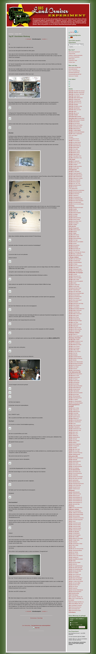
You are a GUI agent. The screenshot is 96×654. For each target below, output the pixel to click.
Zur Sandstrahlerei (75, 401)
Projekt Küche (74, 380)
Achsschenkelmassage (76, 293)
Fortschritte (73, 413)
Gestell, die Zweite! (75, 528)
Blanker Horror (74, 152)
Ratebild (73, 209)
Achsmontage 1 (74, 348)
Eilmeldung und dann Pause (75, 288)
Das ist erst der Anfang (76, 204)
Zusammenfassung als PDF (75, 74)
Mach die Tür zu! (75, 102)
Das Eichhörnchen (75, 296)
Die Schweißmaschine (76, 569)
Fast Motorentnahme (75, 466)
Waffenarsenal (74, 411)
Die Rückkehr (74, 193)
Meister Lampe (74, 150)
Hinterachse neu (75, 276)
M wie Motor (74, 222)
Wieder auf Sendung (75, 125)
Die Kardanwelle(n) (75, 511)
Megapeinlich (74, 228)
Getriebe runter (74, 414)
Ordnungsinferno (75, 197)
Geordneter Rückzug (75, 452)
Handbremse (73, 557)
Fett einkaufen (74, 298)
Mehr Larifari (73, 545)
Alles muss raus (74, 449)
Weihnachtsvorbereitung (76, 190)
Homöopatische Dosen (74, 138)
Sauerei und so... (75, 416)
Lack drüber (74, 366)
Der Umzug (73, 586)
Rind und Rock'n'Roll (75, 255)
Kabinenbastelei (74, 492)
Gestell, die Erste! (75, 529)
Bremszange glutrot (75, 373)
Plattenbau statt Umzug (76, 92)
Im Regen (73, 264)
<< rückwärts (28, 39)
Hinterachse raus (75, 430)
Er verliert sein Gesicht (76, 581)
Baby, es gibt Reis (75, 253)
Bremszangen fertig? (75, 336)
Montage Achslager (75, 320)
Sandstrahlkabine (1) (75, 502)
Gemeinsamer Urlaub (75, 543)
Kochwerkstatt (74, 377)
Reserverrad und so (75, 607)
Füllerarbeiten (74, 390)
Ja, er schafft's (75, 622)
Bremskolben (74, 384)
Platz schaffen (74, 536)
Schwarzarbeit (74, 294)
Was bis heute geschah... (76, 548)
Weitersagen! (72, 58)
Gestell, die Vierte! (75, 524)
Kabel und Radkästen (75, 577)
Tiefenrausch (74, 409)
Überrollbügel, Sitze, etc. (76, 603)
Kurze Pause (74, 317)
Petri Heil (73, 353)
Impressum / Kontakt (73, 76)
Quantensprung (74, 437)
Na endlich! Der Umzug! (76, 90)
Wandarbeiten (74, 108)
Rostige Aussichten (75, 166)
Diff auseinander (74, 396)
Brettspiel (73, 216)
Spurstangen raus (75, 471)
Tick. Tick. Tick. (74, 183)
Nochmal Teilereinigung (76, 589)
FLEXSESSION (74, 533)
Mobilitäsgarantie (74, 454)
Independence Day (75, 157)
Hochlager (73, 214)
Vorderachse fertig (75, 269)
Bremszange (74, 394)
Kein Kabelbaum (74, 342)
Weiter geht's (74, 315)
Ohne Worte (74, 267)
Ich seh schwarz (75, 351)
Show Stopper (74, 305)
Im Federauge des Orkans (77, 252)
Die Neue (73, 186)
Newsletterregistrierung (74, 72)
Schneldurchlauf (76, 118)
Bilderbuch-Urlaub (75, 344)
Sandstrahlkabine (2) (75, 500)
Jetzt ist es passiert (75, 265)
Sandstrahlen (73, 480)
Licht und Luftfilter (74, 583)
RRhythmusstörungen (76, 207)
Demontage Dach (74, 608)
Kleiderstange (74, 147)
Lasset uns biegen (75, 277)
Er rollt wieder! (74, 171)
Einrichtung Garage (75, 610)
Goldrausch (73, 195)
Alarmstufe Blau (74, 504)
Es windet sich (74, 284)
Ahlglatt (72, 233)
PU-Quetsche (74, 161)
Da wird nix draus (75, 327)
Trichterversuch (74, 488)
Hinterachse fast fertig (76, 303)
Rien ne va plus (74, 451)
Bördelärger (73, 246)
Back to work (74, 375)
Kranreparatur (74, 382)
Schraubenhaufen (75, 202)
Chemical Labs (74, 312)
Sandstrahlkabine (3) (75, 499)
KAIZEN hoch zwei (75, 324)
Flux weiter (73, 149)
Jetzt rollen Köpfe (75, 291)
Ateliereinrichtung (75, 217)
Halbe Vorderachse (75, 176)
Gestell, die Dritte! (75, 526)
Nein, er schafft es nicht (77, 624)
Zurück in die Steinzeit (75, 555)
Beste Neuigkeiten (75, 444)
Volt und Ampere (74, 576)
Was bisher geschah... (76, 478)
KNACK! (73, 231)
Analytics (73, 442)
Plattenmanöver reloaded (76, 120)
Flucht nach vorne (75, 464)
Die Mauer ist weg (75, 106)
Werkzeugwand (74, 181)
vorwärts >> (44, 39)
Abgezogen (73, 325)
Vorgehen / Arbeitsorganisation (75, 55)
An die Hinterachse (75, 420)
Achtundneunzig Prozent (76, 483)
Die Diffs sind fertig (75, 329)
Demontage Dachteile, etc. (76, 601)
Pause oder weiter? (73, 135)
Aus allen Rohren (75, 142)
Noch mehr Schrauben (76, 200)
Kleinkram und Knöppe (76, 538)
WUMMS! (73, 114)
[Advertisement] (36, 30)
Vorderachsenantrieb (75, 392)
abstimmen (82, 627)
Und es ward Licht (75, 574)
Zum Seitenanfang (26, 625)
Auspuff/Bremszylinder (76, 559)
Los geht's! (73, 399)
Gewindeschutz (74, 260)
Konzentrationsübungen (76, 457)
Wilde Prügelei (74, 339)
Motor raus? (73, 432)
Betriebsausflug (74, 593)
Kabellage (73, 104)
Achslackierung (74, 318)
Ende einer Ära (74, 250)
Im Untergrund (74, 445)
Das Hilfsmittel (74, 531)
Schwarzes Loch (76, 341)
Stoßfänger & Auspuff (75, 605)
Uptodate (75, 116)
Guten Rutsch (74, 96)
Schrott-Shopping (74, 535)
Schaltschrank (74, 99)
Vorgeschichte (72, 53)
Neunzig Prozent (74, 487)
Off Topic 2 (73, 379)
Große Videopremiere (76, 361)
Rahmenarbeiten (74, 516)
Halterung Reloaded (75, 385)
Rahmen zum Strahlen (76, 241)
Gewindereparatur (75, 356)
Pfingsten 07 (74, 418)
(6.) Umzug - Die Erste (76, 94)
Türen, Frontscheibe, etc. (76, 598)
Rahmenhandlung (75, 238)
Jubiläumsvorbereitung (76, 512)
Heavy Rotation (74, 440)
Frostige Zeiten (74, 540)
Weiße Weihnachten (76, 97)
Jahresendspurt (74, 370)
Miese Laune (73, 553)
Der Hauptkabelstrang (75, 565)
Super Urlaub (74, 279)
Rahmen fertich (74, 229)
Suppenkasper (74, 289)
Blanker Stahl (74, 236)
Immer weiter (74, 168)
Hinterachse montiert (75, 178)
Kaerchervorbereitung (75, 507)
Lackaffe (73, 274)
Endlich (72, 283)
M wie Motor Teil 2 (75, 221)
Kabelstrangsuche (75, 461)
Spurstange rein (74, 248)
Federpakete (74, 427)
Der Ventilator (74, 572)
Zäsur (72, 423)
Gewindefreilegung (75, 262)
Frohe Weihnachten (73, 188)
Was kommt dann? (75, 300)
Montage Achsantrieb (76, 363)
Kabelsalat (73, 459)
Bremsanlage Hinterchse (76, 308)
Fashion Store (72, 62)
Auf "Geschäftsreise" (76, 270)
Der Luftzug (73, 552)
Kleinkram (73, 564)
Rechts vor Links (75, 162)
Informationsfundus (73, 69)
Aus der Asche (74, 123)
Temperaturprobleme (75, 550)
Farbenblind (73, 475)
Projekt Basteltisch (75, 173)
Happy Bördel (74, 154)
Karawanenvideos (75, 185)
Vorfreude (73, 438)
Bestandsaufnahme (75, 192)
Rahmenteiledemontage (76, 514)
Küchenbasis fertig (75, 126)
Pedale (72, 560)
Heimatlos (73, 447)
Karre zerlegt (74, 408)
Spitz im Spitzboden (75, 133)
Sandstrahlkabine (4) (75, 497)
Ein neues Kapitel (74, 562)
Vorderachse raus (75, 428)
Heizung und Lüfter (75, 571)
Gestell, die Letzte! (75, 523)
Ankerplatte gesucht (75, 174)
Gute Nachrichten (75, 258)
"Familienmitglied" (75, 130)
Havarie (73, 243)
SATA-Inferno (74, 234)
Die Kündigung (74, 468)
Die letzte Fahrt (74, 584)
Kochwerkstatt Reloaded (76, 132)
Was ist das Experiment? (74, 51)
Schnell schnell (74, 389)
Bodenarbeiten (74, 121)
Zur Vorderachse (75, 421)
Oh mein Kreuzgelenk (76, 281)
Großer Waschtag (75, 485)
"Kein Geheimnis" (75, 425)
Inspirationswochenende (76, 517)
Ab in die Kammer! (75, 365)
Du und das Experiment (74, 57)
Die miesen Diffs (74, 331)
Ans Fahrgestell (74, 180)
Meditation (73, 355)
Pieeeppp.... (71, 137)
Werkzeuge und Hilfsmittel (74, 67)
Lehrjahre (73, 164)
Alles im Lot (74, 113)
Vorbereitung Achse (75, 397)
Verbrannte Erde (74, 144)
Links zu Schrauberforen (74, 70)
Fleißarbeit (73, 541)
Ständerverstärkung (75, 358)
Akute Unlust (73, 462)
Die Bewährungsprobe (76, 519)
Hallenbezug (73, 435)
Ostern (72, 521)
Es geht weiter (74, 286)
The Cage (73, 240)
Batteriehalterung (75, 145)
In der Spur (73, 322)
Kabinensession (74, 495)
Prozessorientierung (75, 473)
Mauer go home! (75, 109)
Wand (72, 111)
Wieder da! (73, 210)
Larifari (72, 547)
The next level (74, 140)
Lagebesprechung (75, 493)
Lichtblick (73, 224)
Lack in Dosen (74, 346)
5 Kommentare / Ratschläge (36, 618)
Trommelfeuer (74, 307)
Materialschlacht (74, 481)
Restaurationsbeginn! (76, 403)
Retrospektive (74, 245)
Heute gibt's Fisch (75, 156)
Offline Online (74, 349)
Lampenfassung (75, 101)
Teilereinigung (73, 595)
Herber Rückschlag (75, 579)
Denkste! (73, 368)
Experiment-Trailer (73, 60)
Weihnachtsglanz (75, 212)
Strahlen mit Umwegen (76, 476)
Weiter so (73, 334)
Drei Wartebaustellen (75, 198)
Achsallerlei (73, 301)
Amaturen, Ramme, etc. (76, 596)
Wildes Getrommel (75, 310)
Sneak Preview (74, 219)
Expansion (73, 588)
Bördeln (72, 360)
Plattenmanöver (74, 128)
